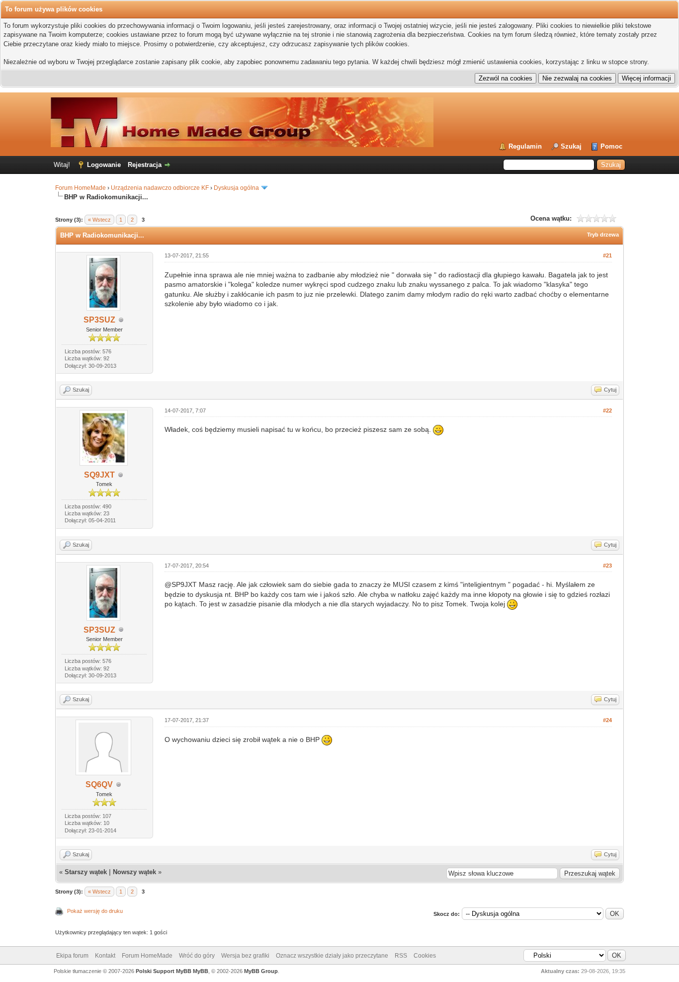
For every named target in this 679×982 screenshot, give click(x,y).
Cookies (425, 955)
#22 (607, 410)
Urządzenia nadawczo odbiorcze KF (160, 187)
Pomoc (611, 146)
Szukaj (571, 146)
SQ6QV (99, 784)
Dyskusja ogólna (236, 187)
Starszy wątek (86, 872)
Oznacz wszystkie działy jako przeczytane (332, 955)
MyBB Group (261, 971)
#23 (607, 566)
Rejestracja (145, 164)
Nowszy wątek (134, 872)
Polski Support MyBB (163, 971)
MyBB (200, 971)
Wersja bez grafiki (245, 955)
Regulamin (525, 146)
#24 (607, 720)
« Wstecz (99, 220)
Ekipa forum (72, 955)
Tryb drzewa (603, 235)
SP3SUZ (99, 320)
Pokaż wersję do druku (95, 911)
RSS (401, 955)
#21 (607, 255)
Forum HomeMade (80, 187)
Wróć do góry (197, 955)
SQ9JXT (99, 475)
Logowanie (104, 164)
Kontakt (105, 955)
